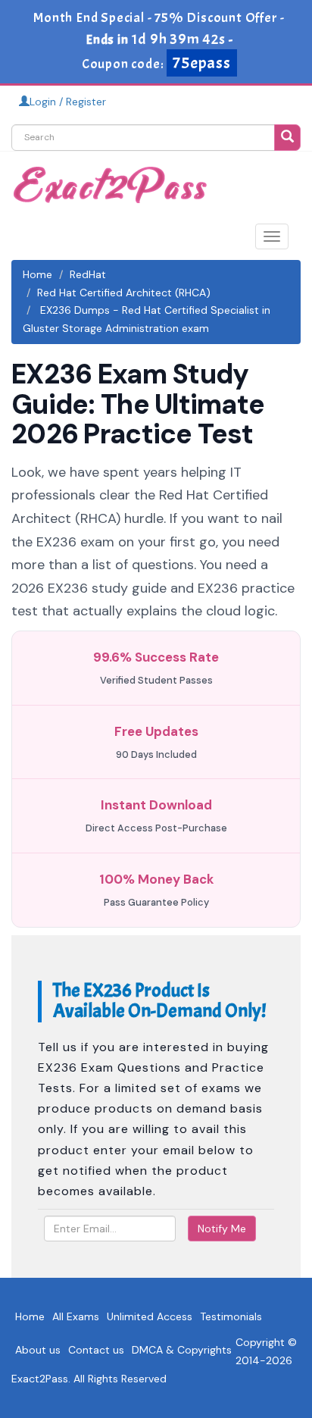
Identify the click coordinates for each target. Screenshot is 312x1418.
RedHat (88, 274)
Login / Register (68, 101)
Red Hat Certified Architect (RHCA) (124, 292)
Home (37, 274)
